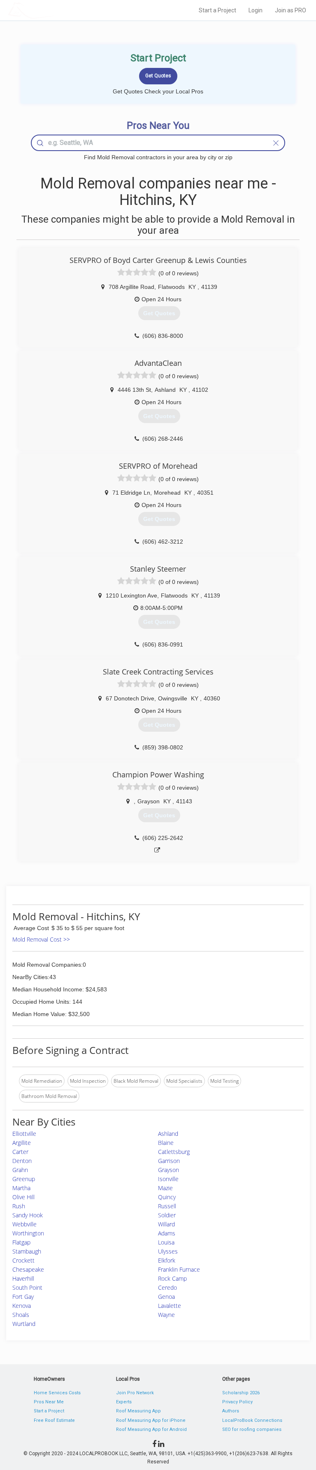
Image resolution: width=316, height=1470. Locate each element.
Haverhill (23, 1278)
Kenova (21, 1306)
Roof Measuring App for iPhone (151, 1420)
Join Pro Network (135, 1393)
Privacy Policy (237, 1402)
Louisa (166, 1242)
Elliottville (24, 1133)
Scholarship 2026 (241, 1393)
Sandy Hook (27, 1215)
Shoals (20, 1315)
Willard (166, 1224)
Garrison (169, 1161)
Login (256, 10)
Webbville (24, 1224)
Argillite (21, 1143)
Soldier (167, 1215)
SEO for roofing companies (251, 1429)
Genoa (166, 1296)
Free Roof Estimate (54, 1420)
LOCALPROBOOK (55, 10)
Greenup (23, 1179)
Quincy (167, 1197)
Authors (230, 1411)
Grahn (20, 1170)
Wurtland (23, 1324)
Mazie (165, 1188)
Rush (18, 1206)
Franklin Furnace (179, 1269)
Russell (167, 1206)
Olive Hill (23, 1197)
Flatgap (21, 1242)
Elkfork (166, 1260)
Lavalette (169, 1306)
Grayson (168, 1170)
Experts (124, 1402)
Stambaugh (26, 1251)
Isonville (168, 1179)
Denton (22, 1161)
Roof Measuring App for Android (151, 1429)
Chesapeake (28, 1269)
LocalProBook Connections (252, 1420)
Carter (20, 1152)
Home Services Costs (57, 1393)
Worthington (28, 1233)
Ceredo (167, 1287)
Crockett (23, 1260)
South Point (27, 1287)
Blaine (166, 1143)
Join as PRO (290, 10)
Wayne (166, 1315)
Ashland (168, 1133)
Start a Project (217, 10)
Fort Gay (23, 1296)
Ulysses (168, 1251)
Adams (166, 1233)
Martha (21, 1188)
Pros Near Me (49, 1402)
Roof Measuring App (138, 1411)
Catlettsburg (174, 1152)
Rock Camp (172, 1278)
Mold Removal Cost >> (41, 939)
